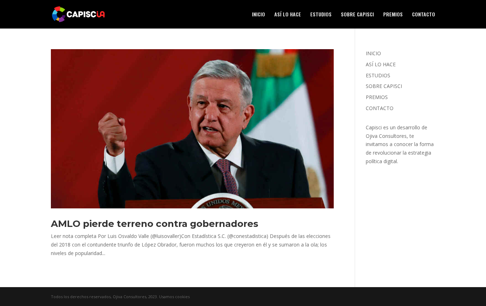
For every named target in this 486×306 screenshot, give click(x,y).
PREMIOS (393, 15)
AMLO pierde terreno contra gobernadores (154, 223)
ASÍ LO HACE (287, 15)
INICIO (258, 15)
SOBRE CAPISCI (357, 15)
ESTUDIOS (321, 15)
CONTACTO (423, 15)
